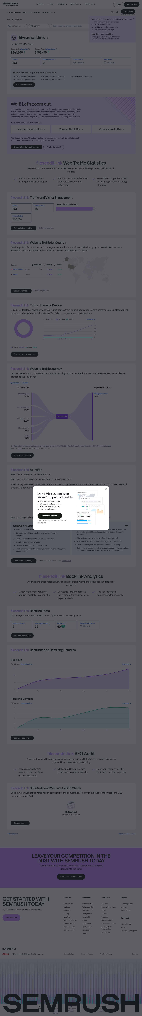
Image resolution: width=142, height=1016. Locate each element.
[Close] (106, 488)
